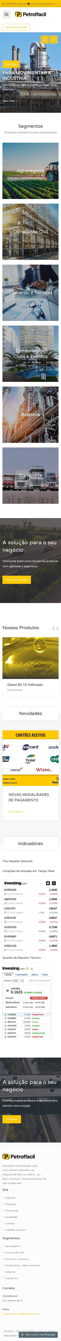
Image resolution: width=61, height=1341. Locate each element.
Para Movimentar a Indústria (26, 75)
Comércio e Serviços (17, 1259)
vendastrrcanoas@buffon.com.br (21, 1314)
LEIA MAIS (15, 811)
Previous (45, 40)
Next (54, 40)
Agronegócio (12, 1246)
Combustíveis (14, 690)
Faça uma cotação (16, 27)
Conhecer (12, 1119)
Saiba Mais (8, 100)
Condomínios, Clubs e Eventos (22, 1265)
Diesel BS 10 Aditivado (25, 685)
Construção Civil (14, 1252)
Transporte (11, 1278)
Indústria (10, 1272)
